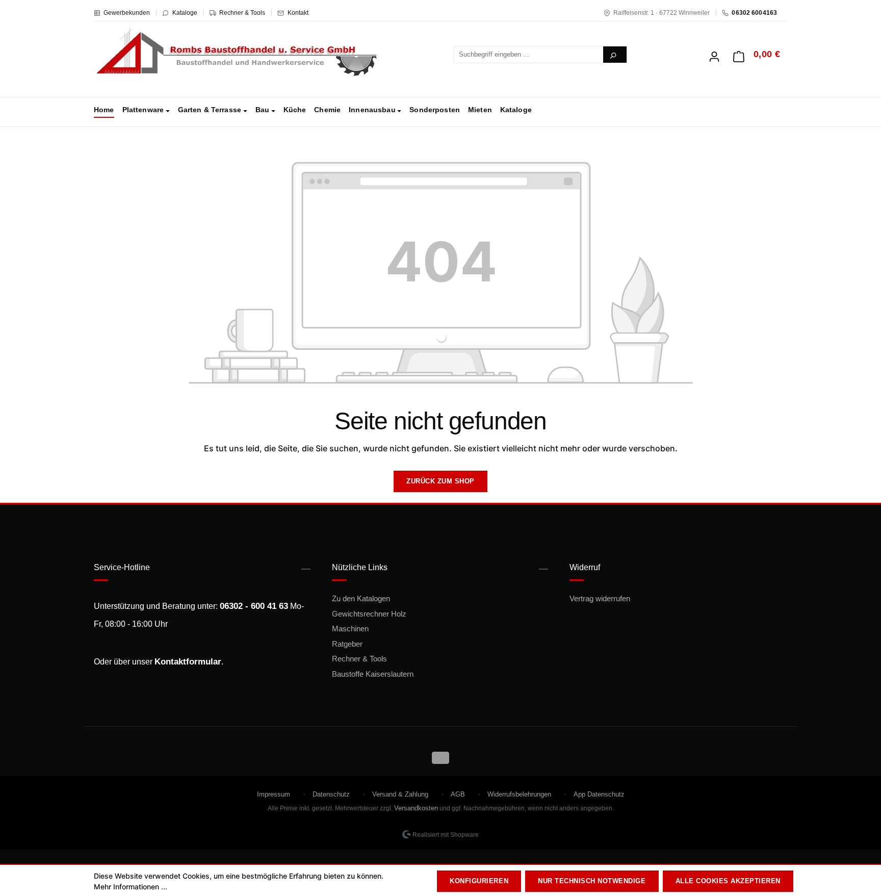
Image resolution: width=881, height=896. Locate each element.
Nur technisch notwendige (591, 881)
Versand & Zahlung (400, 794)
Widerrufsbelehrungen (519, 794)
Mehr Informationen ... (130, 886)
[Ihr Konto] (714, 53)
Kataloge (184, 12)
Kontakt (298, 12)
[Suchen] (615, 54)
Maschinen (350, 628)
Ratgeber (347, 643)
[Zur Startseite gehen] (236, 52)
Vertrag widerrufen (599, 598)
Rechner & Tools (242, 12)
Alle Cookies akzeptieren (728, 881)
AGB (458, 794)
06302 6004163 (754, 12)
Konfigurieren (479, 881)
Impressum (273, 794)
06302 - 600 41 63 (254, 606)
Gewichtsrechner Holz (369, 613)
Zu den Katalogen (361, 598)
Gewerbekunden (126, 12)
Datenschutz (331, 794)
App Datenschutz (599, 794)
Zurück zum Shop (440, 481)
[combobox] (529, 54)
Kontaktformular (187, 662)
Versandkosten (416, 808)
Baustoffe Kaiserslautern (372, 674)
